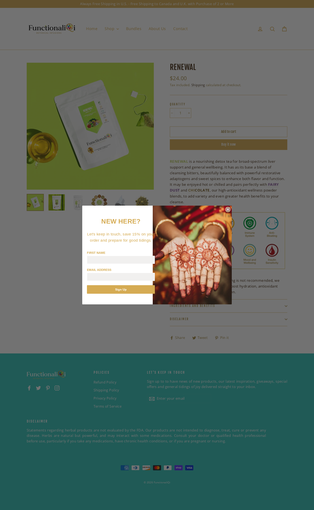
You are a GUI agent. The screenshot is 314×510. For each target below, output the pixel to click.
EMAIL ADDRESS (99, 270)
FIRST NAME (96, 252)
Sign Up (121, 289)
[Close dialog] (228, 209)
